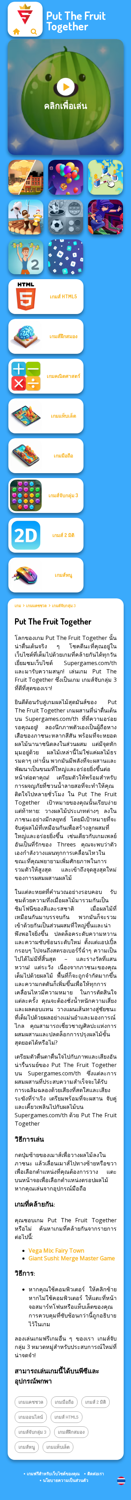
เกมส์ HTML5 (66, 1417)
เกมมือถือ (64, 1402)
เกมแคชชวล (36, 605)
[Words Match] (65, 256)
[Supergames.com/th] (16, 31)
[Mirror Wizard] (105, 217)
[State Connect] (105, 177)
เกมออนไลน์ (31, 1417)
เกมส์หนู (27, 1447)
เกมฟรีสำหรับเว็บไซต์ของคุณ (53, 1473)
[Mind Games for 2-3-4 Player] (65, 217)
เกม (18, 605)
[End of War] (25, 177)
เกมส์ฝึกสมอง (71, 1432)
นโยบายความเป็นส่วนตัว (65, 1480)
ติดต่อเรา (95, 1473)
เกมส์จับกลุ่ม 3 (63, 605)
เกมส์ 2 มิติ (95, 1402)
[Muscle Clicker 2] (25, 256)
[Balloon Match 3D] (65, 177)
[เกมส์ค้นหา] (34, 31)
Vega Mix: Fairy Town (56, 1250)
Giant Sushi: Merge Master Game (72, 1258)
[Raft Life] (25, 217)
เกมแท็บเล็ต (58, 1447)
